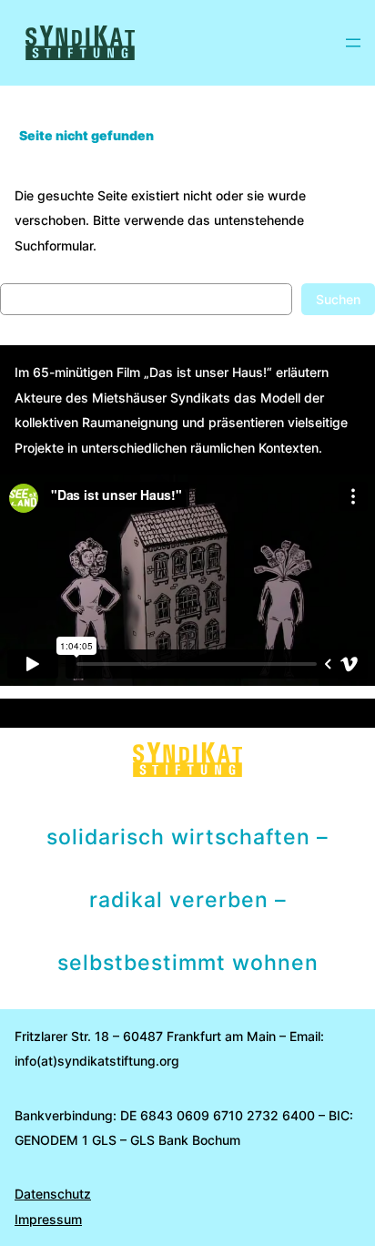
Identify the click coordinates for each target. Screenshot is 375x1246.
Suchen (338, 299)
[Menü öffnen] (353, 43)
